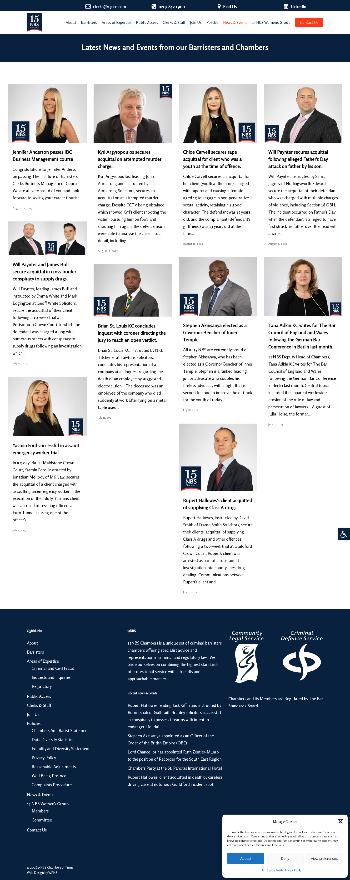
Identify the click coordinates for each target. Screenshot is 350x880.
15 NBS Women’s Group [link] (48, 803)
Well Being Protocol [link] (50, 775)
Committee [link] (42, 819)
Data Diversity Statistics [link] (52, 739)
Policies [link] (33, 723)
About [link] (32, 642)
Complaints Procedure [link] (52, 784)
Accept (245, 858)
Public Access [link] (39, 696)
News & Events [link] (40, 794)
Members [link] (40, 810)
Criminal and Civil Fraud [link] (53, 668)
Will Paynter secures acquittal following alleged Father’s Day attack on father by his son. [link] (298, 159)
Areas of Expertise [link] (43, 661)
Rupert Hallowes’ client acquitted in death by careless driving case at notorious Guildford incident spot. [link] (175, 780)
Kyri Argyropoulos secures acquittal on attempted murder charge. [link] (129, 159)
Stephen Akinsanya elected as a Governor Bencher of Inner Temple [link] (215, 332)
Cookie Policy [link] (275, 870)
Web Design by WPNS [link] (42, 872)
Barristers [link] (35, 652)
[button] (340, 821)
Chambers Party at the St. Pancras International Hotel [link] (175, 768)
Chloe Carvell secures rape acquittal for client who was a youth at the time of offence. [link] (212, 159)
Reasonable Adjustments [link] (54, 766)
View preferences (324, 858)
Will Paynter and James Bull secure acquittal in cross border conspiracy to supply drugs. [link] (44, 271)
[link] (344, 534)
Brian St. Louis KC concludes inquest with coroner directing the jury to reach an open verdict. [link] (132, 333)
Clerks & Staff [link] (39, 705)
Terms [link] (69, 867)
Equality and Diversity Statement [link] (61, 748)
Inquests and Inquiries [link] (51, 677)
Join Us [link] (33, 714)
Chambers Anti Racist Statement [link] (60, 730)
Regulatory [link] (42, 686)
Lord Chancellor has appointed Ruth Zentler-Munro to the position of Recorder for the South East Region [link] (175, 755)
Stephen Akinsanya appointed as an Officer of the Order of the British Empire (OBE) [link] (171, 739)
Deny (285, 858)
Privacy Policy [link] (293, 870)
